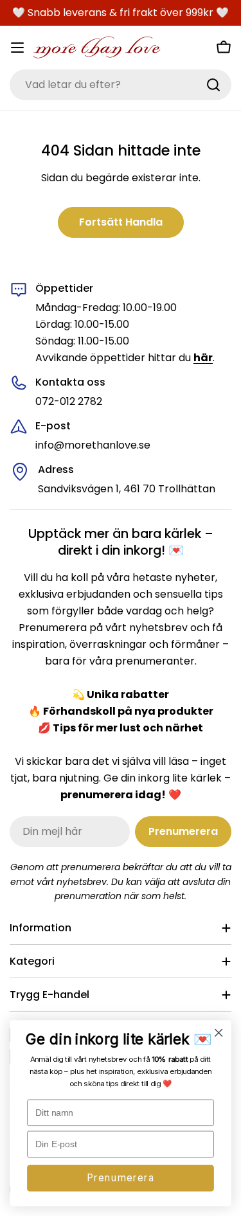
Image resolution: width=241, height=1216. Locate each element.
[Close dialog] (219, 1033)
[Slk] (213, 85)
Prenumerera (120, 1178)
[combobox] (120, 84)
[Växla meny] (17, 47)
